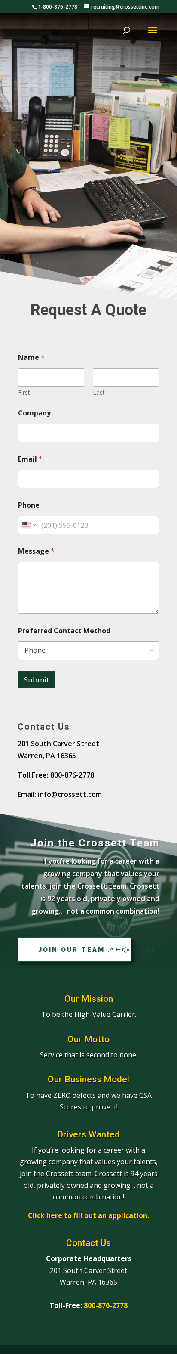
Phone (29, 505)
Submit (36, 680)
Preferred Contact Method (64, 631)
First (24, 392)
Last (99, 392)
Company (34, 413)
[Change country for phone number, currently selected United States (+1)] (28, 525)
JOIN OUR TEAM (71, 950)
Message (36, 551)
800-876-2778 (106, 1305)
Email (30, 459)
